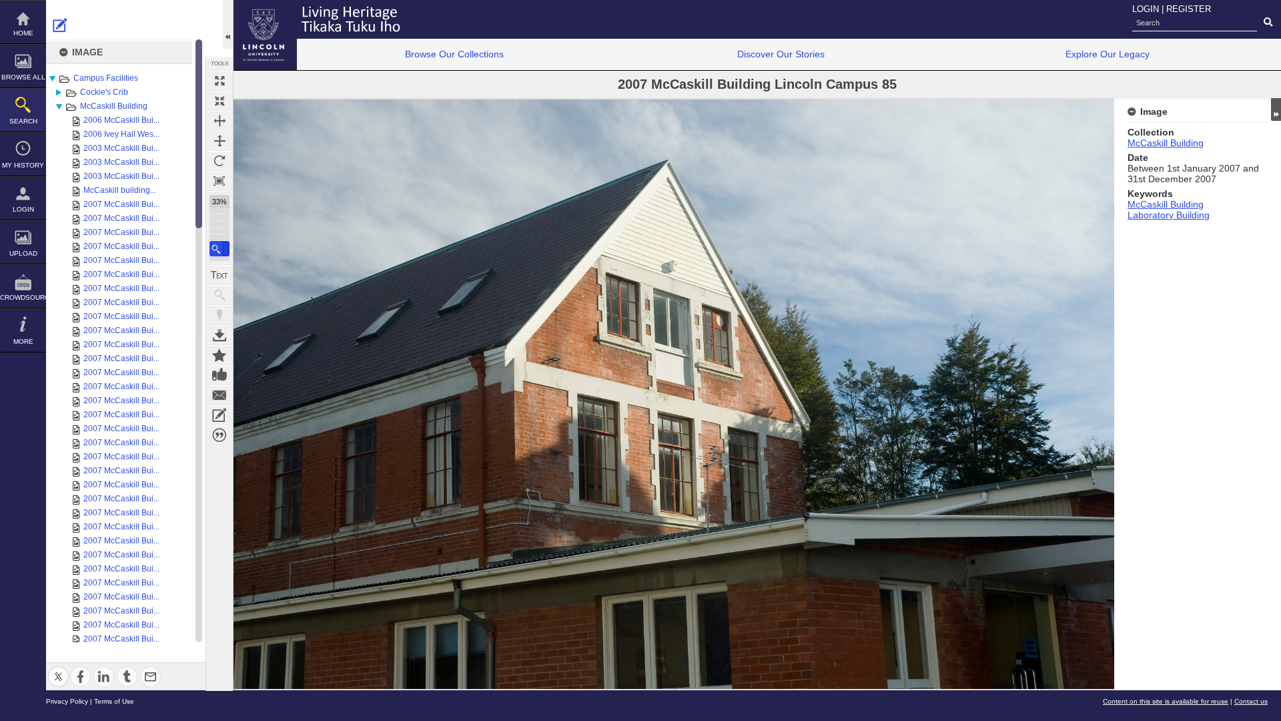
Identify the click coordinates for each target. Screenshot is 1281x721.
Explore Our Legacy (1107, 54)
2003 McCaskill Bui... (121, 148)
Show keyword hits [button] (219, 295)
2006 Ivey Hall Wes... (121, 134)
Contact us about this (219, 395)
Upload (23, 253)
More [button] (23, 341)
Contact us (1251, 701)
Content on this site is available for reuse (1165, 701)
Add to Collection (219, 355)
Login (23, 209)
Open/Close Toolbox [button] (228, 24)
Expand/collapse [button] (1276, 109)
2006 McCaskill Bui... (121, 120)
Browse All (23, 77)
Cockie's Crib (104, 92)
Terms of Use (114, 701)
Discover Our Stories (781, 54)
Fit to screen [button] (219, 101)
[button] (219, 248)
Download (219, 335)
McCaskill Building (113, 106)
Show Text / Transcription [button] (219, 275)
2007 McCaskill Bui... (121, 204)
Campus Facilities (105, 78)
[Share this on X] (58, 668)
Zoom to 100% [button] (219, 181)
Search (23, 121)
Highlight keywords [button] (219, 315)
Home (23, 33)
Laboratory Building (1169, 215)
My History (23, 165)
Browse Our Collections (454, 54)
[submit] (1268, 22)
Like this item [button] (219, 375)
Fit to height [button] (219, 141)
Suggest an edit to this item (60, 25)
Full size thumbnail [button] (219, 81)
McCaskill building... (119, 190)
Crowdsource (23, 297)
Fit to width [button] (219, 121)
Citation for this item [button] (219, 435)
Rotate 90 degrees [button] (219, 161)
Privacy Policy (67, 701)
